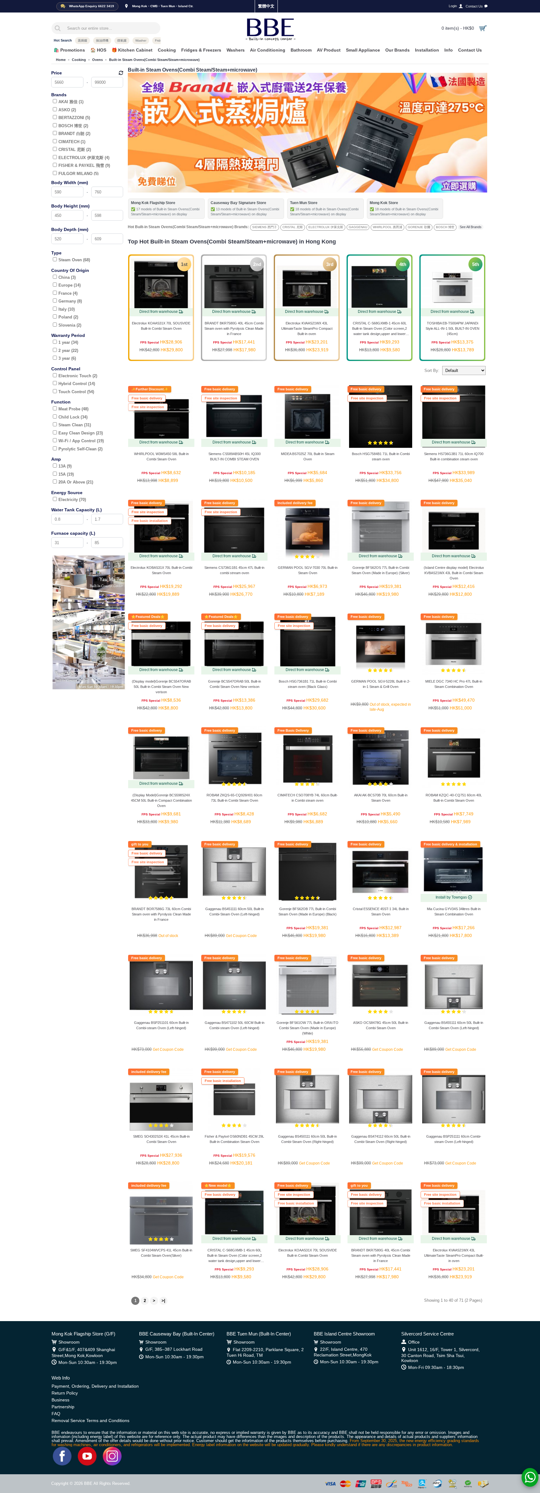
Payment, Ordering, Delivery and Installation (95, 1386)
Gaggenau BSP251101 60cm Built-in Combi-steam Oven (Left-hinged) (161, 1025)
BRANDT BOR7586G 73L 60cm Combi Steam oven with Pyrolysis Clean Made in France (161, 914)
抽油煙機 (102, 40)
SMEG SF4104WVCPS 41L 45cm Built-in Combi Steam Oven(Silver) (161, 1252)
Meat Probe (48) (73, 409)
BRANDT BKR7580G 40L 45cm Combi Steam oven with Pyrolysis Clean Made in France (233, 328)
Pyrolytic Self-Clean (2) (80, 449)
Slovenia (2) (69, 325)
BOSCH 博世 (445, 227)
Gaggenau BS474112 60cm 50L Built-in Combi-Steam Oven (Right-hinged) (380, 1139)
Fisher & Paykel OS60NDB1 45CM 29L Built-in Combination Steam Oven (234, 1139)
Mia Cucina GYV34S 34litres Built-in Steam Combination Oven (454, 911)
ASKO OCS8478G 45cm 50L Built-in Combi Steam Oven (380, 1025)
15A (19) (66, 474)
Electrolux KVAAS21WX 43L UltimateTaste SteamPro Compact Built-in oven (306, 328)
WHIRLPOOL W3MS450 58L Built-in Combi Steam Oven (161, 456)
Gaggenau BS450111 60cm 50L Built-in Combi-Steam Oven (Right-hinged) (307, 1139)
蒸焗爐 (82, 40)
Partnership (63, 1406)
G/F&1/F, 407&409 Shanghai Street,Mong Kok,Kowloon (83, 1352)
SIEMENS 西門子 (264, 227)
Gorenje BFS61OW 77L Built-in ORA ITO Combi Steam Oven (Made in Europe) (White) (307, 1028)
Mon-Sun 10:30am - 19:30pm (87, 1362)
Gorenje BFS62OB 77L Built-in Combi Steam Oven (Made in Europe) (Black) (307, 911)
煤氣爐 (122, 40)
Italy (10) (66, 309)
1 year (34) (68, 342)
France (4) (68, 293)
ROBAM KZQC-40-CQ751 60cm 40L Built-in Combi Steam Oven (454, 797)
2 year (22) (68, 350)
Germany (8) (70, 301)
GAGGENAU (358, 227)
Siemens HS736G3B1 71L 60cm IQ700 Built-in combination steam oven (453, 456)
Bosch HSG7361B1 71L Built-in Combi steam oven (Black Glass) (308, 684)
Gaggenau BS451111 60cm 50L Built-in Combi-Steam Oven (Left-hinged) (234, 911)
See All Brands (471, 227)
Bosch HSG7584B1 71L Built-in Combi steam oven (381, 456)
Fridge (159, 40)
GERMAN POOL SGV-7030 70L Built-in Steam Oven (308, 570)
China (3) (67, 277)
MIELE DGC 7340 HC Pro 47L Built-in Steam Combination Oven (453, 684)
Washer (140, 40)
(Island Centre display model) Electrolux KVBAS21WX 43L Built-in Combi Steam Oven (454, 573)
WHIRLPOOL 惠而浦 (387, 227)
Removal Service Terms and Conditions (90, 1420)
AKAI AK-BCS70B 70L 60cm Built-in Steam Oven (381, 797)
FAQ (56, 1413)
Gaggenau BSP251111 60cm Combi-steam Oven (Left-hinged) (453, 1139)
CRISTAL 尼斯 (292, 227)
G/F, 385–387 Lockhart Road (173, 1349)
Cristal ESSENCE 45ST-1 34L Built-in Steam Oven (381, 911)
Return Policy (65, 1392)
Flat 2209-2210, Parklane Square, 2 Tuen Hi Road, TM (265, 1352)
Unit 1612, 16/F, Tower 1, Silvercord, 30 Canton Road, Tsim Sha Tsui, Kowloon (440, 1355)
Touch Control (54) (76, 391)
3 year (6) (67, 358)
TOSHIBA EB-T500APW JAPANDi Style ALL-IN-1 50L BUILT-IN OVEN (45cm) (452, 328)
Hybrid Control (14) (76, 383)
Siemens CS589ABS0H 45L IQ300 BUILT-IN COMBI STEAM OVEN (234, 456)
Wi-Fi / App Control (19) (81, 440)
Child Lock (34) (73, 417)
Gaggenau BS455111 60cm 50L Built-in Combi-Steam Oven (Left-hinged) (453, 1025)
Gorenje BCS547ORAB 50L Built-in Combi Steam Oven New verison (234, 684)
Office (414, 1342)
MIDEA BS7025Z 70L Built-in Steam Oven (307, 456)
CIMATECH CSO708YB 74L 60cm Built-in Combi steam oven (308, 797)
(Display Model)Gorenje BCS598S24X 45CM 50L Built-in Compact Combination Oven (161, 800)
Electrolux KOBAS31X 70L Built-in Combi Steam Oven (161, 570)
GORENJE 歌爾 (419, 227)
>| (163, 1300)
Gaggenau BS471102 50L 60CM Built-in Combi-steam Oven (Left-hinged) (234, 1025)
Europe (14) (69, 285)
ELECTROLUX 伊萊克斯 (325, 227)
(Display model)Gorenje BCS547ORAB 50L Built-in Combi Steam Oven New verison (161, 686)
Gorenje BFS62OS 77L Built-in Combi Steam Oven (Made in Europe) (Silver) (381, 570)
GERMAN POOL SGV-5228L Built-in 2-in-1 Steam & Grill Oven (380, 684)
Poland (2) (68, 317)
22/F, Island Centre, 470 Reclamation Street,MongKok (343, 1352)
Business (60, 1399)
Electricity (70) (72, 499)
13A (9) (65, 466)
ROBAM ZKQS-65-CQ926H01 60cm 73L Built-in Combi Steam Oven (234, 797)
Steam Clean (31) (74, 425)
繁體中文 (266, 6)
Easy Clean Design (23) (80, 433)
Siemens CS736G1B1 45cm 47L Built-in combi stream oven (234, 570)
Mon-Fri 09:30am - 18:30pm (436, 1367)
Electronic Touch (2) (77, 375)
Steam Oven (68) (74, 260)
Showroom (69, 1342)
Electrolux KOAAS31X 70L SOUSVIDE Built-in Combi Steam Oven (161, 325)
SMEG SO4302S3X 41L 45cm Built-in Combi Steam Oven (161, 1139)
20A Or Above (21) (75, 482)
